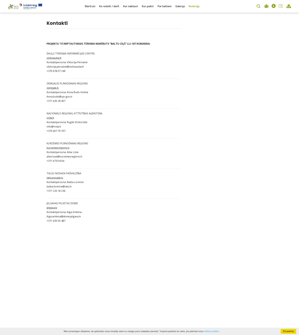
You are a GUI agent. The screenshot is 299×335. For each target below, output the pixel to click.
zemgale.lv (53, 88)
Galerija (180, 6)
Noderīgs (194, 6)
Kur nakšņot (130, 6)
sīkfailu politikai (211, 331)
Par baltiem (164, 6)
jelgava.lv (52, 207)
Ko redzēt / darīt (109, 6)
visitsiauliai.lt (54, 58)
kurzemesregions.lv (58, 147)
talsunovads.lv (55, 177)
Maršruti (90, 6)
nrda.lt (50, 118)
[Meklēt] (259, 6)
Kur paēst (148, 6)
